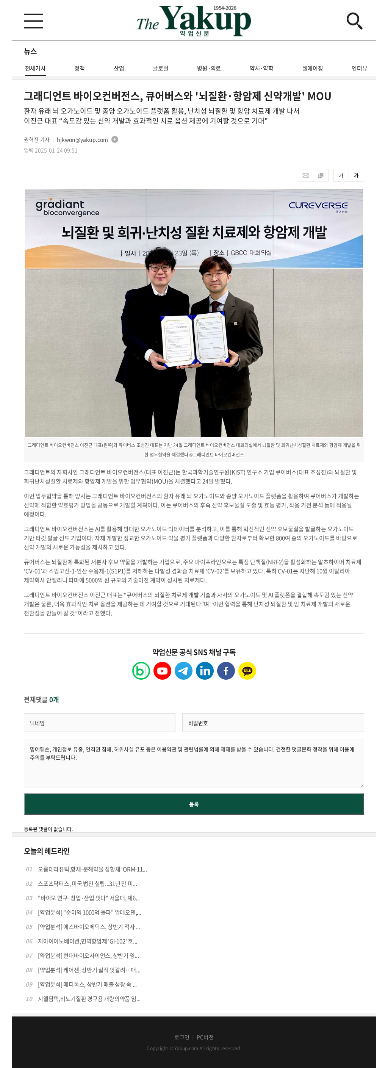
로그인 (181, 1037)
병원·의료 (209, 68)
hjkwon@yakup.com (82, 139)
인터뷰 (359, 68)
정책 (79, 68)
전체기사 (35, 68)
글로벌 (160, 68)
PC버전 (205, 1037)
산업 (119, 68)
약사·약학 (262, 68)
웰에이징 (312, 68)
